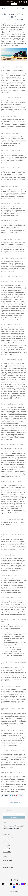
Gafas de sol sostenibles (8, 840)
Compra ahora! (14, 3)
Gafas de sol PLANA (7, 851)
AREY (10, 843)
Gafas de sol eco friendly (8, 837)
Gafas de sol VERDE (7, 849)
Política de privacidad (7, 860)
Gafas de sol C (6, 843)
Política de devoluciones (8, 867)
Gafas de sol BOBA (7, 846)
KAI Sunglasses (15, 891)
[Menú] (25, 8)
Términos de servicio (7, 864)
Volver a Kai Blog (15, 802)
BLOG (4, 871)
